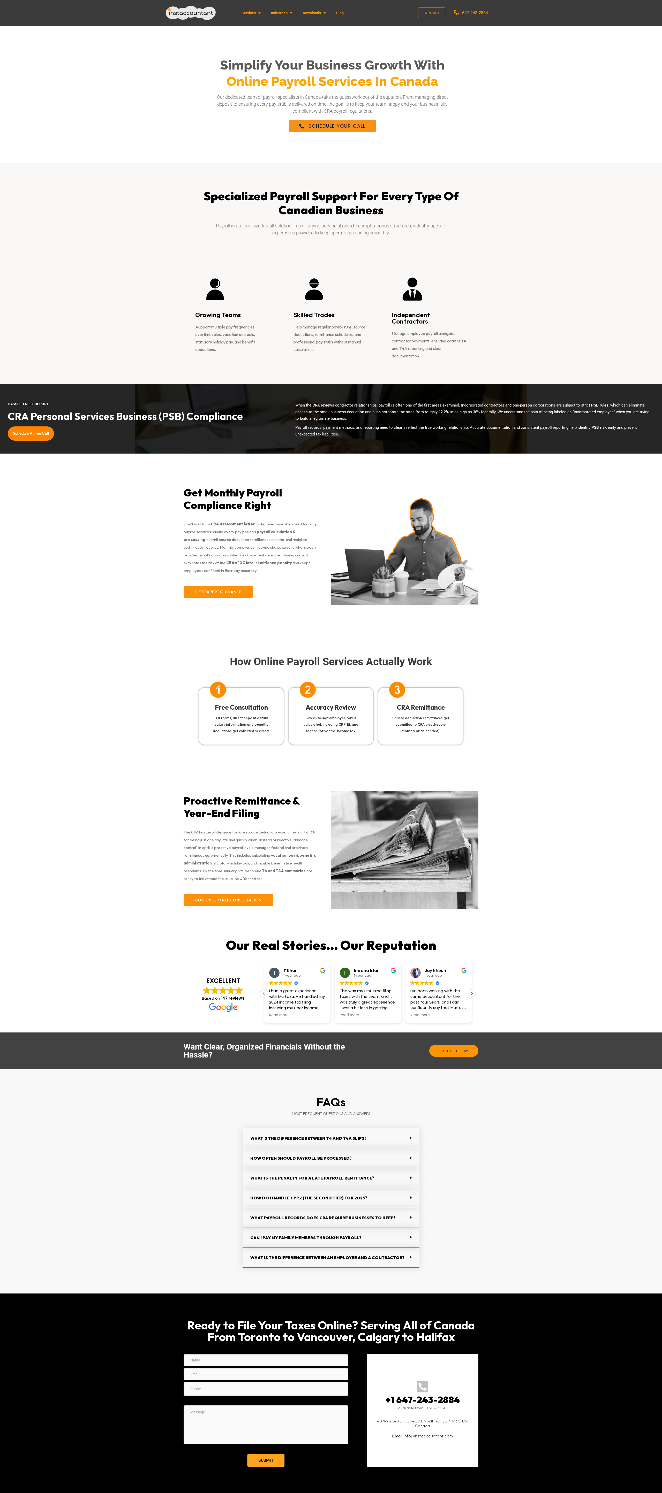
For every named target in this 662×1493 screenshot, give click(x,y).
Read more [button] (279, 1015)
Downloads (312, 13)
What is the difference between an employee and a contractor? (327, 1257)
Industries (279, 13)
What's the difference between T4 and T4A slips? (308, 1138)
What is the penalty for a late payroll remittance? (312, 1178)
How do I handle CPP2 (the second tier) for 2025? (308, 1197)
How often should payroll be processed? (301, 1158)
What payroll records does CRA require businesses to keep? (323, 1217)
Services (249, 13)
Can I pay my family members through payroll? (306, 1237)
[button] (472, 993)
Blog (340, 13)
